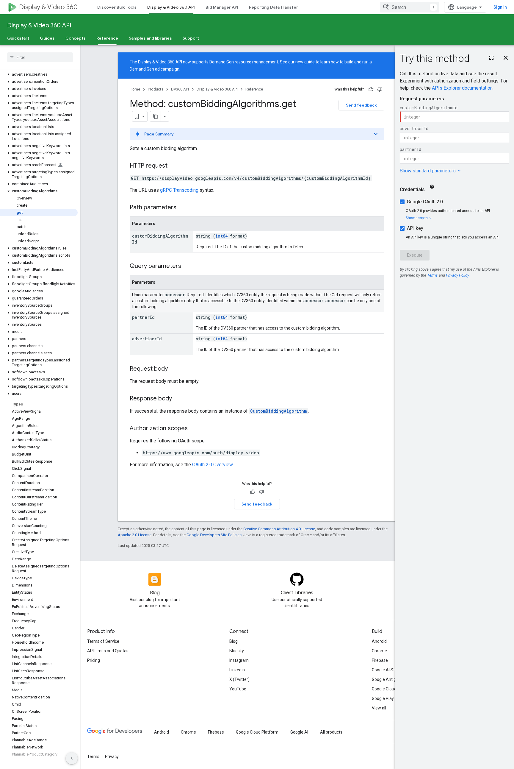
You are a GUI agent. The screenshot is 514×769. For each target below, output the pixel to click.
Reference (107, 38)
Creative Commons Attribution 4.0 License (279, 529)
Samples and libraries (150, 38)
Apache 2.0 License (134, 535)
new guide (305, 62)
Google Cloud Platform (257, 732)
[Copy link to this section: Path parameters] (182, 207)
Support (191, 38)
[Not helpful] (379, 89)
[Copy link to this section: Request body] (174, 369)
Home (135, 89)
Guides (47, 38)
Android (379, 641)
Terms (93, 756)
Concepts (75, 38)
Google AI (299, 732)
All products (331, 732)
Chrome (379, 650)
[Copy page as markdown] (155, 116)
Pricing (93, 660)
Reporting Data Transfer (273, 7)
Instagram (239, 660)
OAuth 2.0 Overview (212, 464)
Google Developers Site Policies (214, 535)
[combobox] (409, 7)
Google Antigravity (389, 679)
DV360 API (180, 89)
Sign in (500, 7)
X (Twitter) (239, 679)
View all (379, 708)
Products (155, 89)
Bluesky (236, 650)
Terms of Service (103, 641)
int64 (221, 236)
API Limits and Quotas (107, 650)
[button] (39, 74)
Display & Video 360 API (171, 7)
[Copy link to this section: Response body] (178, 399)
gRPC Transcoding (179, 190)
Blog (233, 641)
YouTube (237, 689)
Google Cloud (384, 689)
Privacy (112, 756)
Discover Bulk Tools (117, 7)
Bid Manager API (222, 7)
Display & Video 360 (48, 7)
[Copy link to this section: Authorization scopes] (194, 428)
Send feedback (361, 105)
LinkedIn (237, 669)
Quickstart (18, 38)
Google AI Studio (387, 669)
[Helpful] (370, 89)
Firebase (380, 660)
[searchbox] (40, 57)
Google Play (383, 698)
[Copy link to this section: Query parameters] (187, 266)
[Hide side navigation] (72, 758)
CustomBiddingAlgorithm (278, 411)
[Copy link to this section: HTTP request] (173, 166)
